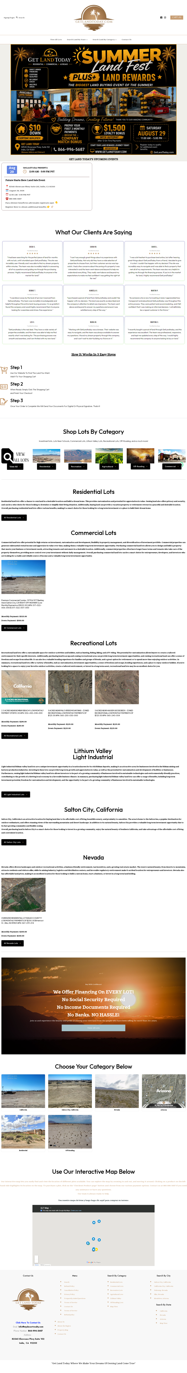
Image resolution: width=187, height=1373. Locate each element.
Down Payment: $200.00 (12, 936)
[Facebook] (161, 17)
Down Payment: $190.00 (12, 726)
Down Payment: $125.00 (59, 728)
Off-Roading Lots (116, 1302)
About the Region (64, 1326)
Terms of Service (70, 1302)
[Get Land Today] (93, 4)
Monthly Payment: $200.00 (14, 932)
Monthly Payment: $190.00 (14, 722)
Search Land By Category (105, 39)
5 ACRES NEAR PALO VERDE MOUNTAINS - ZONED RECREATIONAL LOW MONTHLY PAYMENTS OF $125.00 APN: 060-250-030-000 (68, 713)
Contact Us (127, 39)
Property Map (62, 1330)
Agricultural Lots (116, 1294)
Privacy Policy (69, 1294)
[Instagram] (165, 17)
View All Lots (56, 39)
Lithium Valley (115, 1298)
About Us (60, 1322)
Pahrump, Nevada (161, 1290)
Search (66, 1282)
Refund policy (69, 1315)
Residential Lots (116, 1282)
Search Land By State (77, 39)
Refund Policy (69, 1286)
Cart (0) (176, 17)
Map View (114, 1307)
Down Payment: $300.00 (12, 620)
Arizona (163, 1319)
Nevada (163, 1315)
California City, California (163, 1286)
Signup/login (9, 18)
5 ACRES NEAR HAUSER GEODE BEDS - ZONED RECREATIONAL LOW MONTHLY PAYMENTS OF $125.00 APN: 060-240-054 (114, 713)
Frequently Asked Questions (74, 1298)
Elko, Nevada (159, 1294)
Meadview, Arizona (161, 1298)
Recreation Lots (116, 1290)
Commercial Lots (116, 1286)
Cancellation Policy (71, 1290)
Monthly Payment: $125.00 (60, 724)
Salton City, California (162, 1282)
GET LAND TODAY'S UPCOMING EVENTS (93, 159)
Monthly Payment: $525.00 (14, 616)
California (163, 1311)
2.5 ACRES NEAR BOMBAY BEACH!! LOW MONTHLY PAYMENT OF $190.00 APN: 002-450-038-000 (22, 711)
